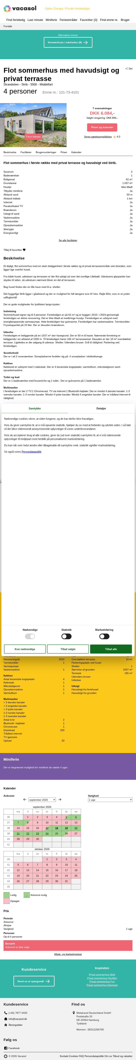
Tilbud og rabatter (122, 1056)
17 (47, 828)
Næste (60, 799)
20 (76, 828)
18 (56, 828)
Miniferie (51, 20)
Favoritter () (88, 20)
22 (27, 833)
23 (37, 833)
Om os (108, 1056)
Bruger (125, 20)
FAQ (81, 1056)
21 (18, 833)
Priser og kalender (102, 127)
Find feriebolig (15, 20)
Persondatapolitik (94, 1056)
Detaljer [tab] (101, 408)
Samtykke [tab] (35, 408)
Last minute (35, 20)
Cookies (73, 1056)
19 (66, 828)
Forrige (25, 799)
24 (47, 833)
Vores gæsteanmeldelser (98, 136)
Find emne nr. (109, 20)
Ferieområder (68, 20)
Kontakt (64, 1056)
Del (130, 68)
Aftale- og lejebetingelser (68, 954)
